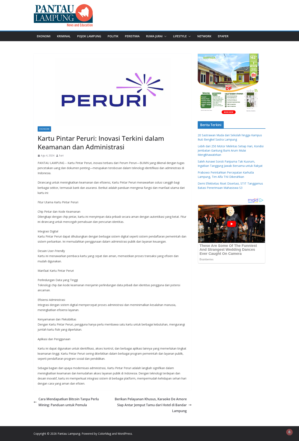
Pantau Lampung (69, 434)
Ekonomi (43, 36)
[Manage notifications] (289, 432)
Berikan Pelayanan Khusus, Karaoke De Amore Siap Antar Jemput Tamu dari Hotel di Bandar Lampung (151, 405)
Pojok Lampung (89, 36)
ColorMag (104, 434)
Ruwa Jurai (154, 36)
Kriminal (64, 36)
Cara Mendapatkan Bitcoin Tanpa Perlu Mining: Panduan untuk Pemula (68, 402)
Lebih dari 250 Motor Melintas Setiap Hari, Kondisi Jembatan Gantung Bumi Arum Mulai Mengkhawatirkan (231, 150)
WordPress (125, 434)
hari (61, 155)
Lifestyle (180, 36)
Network (204, 36)
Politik (113, 36)
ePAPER (223, 36)
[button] (165, 36)
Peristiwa (132, 36)
